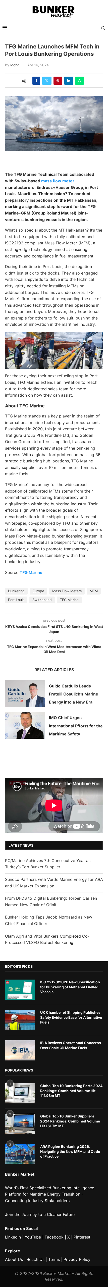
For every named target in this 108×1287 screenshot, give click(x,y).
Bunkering (16, 591)
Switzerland (42, 600)
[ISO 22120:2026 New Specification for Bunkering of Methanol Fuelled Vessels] (20, 990)
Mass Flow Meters (67, 591)
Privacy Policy (77, 1259)
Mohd (15, 65)
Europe (38, 591)
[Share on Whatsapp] (79, 81)
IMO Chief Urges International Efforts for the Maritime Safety (76, 725)
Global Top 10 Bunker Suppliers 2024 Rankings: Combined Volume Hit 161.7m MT (70, 1121)
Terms (54, 1259)
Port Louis (16, 600)
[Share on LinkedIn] (68, 81)
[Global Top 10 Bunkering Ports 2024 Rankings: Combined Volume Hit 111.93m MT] (20, 1093)
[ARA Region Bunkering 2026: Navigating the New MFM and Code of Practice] (20, 1154)
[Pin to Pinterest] (57, 81)
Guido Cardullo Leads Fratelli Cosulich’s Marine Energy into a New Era (73, 694)
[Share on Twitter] (46, 81)
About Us (14, 1259)
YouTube (33, 1237)
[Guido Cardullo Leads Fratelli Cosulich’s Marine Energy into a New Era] (25, 693)
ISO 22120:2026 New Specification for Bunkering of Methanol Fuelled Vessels (70, 987)
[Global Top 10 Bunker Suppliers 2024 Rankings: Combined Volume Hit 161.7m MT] (20, 1124)
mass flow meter (57, 180)
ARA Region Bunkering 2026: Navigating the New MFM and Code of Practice (70, 1151)
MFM (94, 591)
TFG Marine (31, 572)
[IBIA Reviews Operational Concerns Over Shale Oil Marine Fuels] (20, 1050)
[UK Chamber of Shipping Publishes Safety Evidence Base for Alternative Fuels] (20, 1020)
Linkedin (13, 1237)
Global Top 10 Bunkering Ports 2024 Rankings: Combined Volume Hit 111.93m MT (71, 1091)
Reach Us (35, 1259)
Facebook (54, 1237)
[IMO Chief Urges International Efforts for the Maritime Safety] (25, 725)
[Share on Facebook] (36, 81)
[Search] (102, 28)
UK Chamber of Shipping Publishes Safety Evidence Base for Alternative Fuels (71, 1017)
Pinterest (82, 1237)
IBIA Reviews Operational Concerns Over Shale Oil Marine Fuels (70, 1045)
